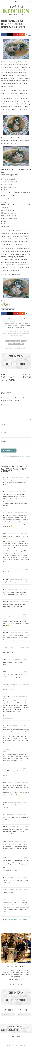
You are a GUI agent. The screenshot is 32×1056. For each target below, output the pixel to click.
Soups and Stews (13, 343)
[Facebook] (16, 984)
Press (21, 1040)
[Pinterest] (19, 984)
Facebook (4, 321)
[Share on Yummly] (22, 34)
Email (3, 433)
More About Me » (16, 979)
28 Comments (9, 348)
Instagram (21, 319)
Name (3, 424)
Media (27, 1040)
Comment (4, 405)
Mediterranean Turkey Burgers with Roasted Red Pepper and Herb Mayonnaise (8, 377)
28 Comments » (19, 29)
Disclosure (12, 1041)
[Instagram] (22, 984)
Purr (24, 1045)
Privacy (20, 1041)
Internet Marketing (8, 718)
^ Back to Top (16, 1036)
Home (3, 1040)
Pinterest (13, 321)
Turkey (22, 343)
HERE (12, 364)
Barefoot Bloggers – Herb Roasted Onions (24, 375)
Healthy (23, 341)
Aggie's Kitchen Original (13, 341)
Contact (15, 1040)
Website (3, 441)
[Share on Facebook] (4, 34)
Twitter (26, 319)
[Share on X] (10, 34)
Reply (27, 477)
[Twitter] (13, 984)
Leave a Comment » (21, 348)
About (9, 1040)
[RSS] (10, 984)
